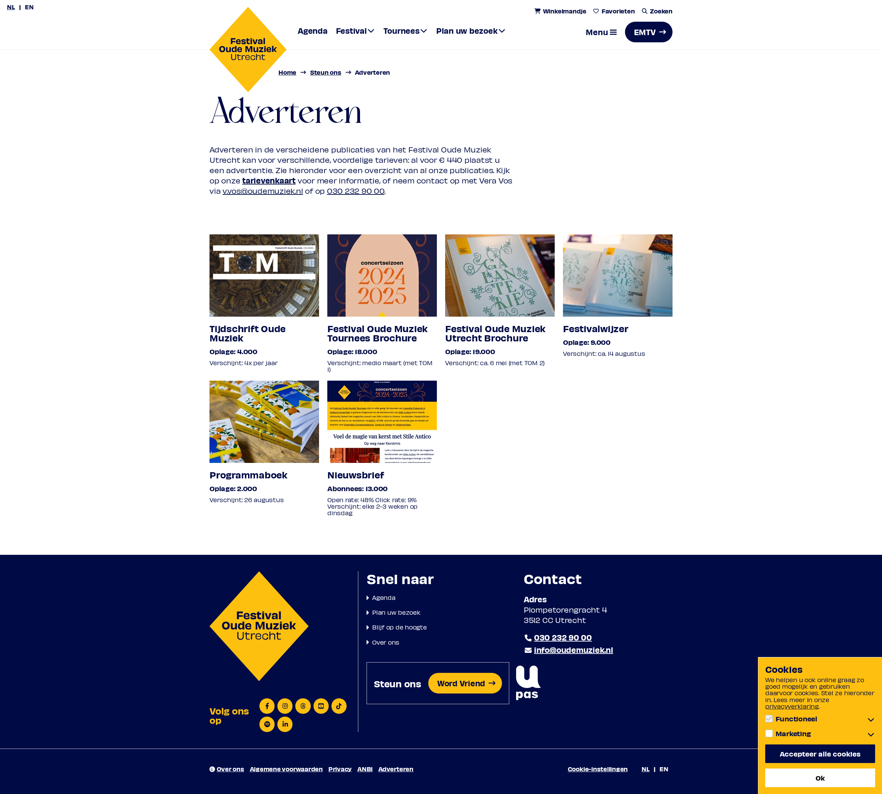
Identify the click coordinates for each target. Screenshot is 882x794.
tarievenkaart (269, 180)
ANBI (365, 769)
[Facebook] (267, 706)
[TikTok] (339, 706)
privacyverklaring (792, 706)
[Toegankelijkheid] (528, 683)
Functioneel (796, 718)
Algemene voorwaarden (286, 769)
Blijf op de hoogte (399, 627)
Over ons (385, 642)
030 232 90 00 (355, 190)
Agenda (384, 597)
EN (29, 6)
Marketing (793, 733)
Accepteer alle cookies (820, 753)
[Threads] (302, 706)
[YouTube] (321, 706)
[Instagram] (285, 706)
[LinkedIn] (285, 724)
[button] (601, 32)
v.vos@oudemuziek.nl (263, 190)
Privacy (340, 769)
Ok (820, 777)
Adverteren (395, 769)
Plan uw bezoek (396, 612)
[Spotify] (267, 724)
